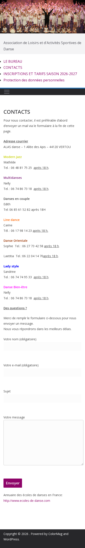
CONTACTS (12, 67)
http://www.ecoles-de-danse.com (26, 501)
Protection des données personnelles (34, 80)
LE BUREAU (12, 61)
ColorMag (55, 534)
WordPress (11, 539)
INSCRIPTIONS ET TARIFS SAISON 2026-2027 (40, 73)
